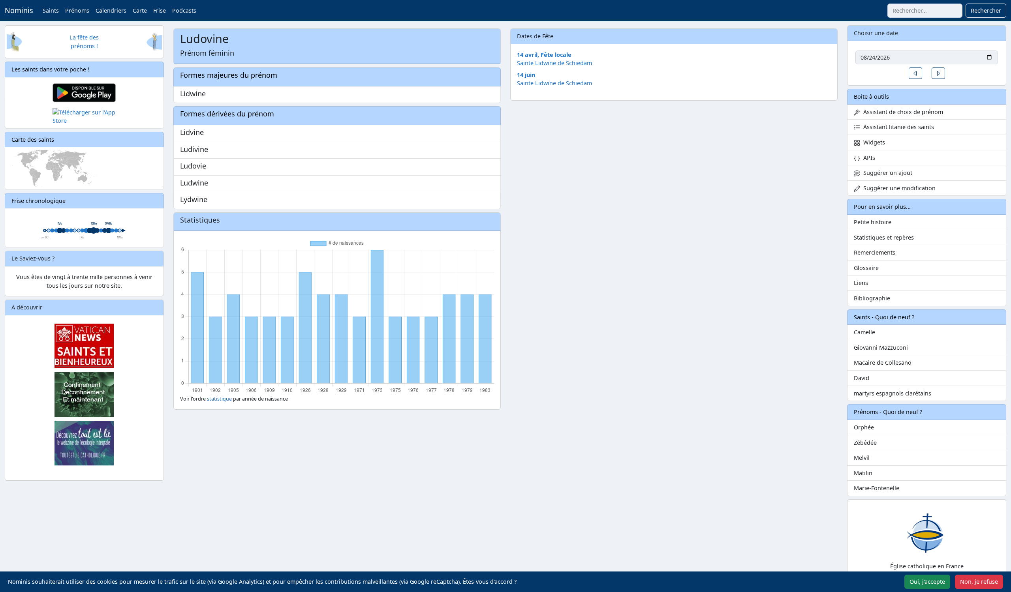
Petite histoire (872, 222)
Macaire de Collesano (882, 362)
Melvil (862, 457)
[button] (915, 73)
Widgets (872, 142)
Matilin (863, 473)
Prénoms (77, 10)
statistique (219, 398)
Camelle (864, 332)
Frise (159, 10)
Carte (140, 10)
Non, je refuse (979, 581)
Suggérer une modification (898, 188)
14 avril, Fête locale (544, 54)
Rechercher (986, 10)
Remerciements (874, 252)
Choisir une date (876, 33)
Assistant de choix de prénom (901, 112)
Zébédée (865, 442)
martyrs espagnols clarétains (892, 393)
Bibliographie (872, 298)
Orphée (864, 427)
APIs (867, 157)
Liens (861, 283)
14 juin (526, 75)
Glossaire (866, 268)
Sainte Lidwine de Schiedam (554, 63)
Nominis (19, 10)
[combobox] (924, 11)
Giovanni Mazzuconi (881, 347)
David (861, 378)
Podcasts (184, 10)
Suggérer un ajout (886, 172)
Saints (51, 10)
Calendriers (111, 10)
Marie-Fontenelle (876, 488)
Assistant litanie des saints (897, 127)
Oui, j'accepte (927, 581)
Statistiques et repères (884, 237)
